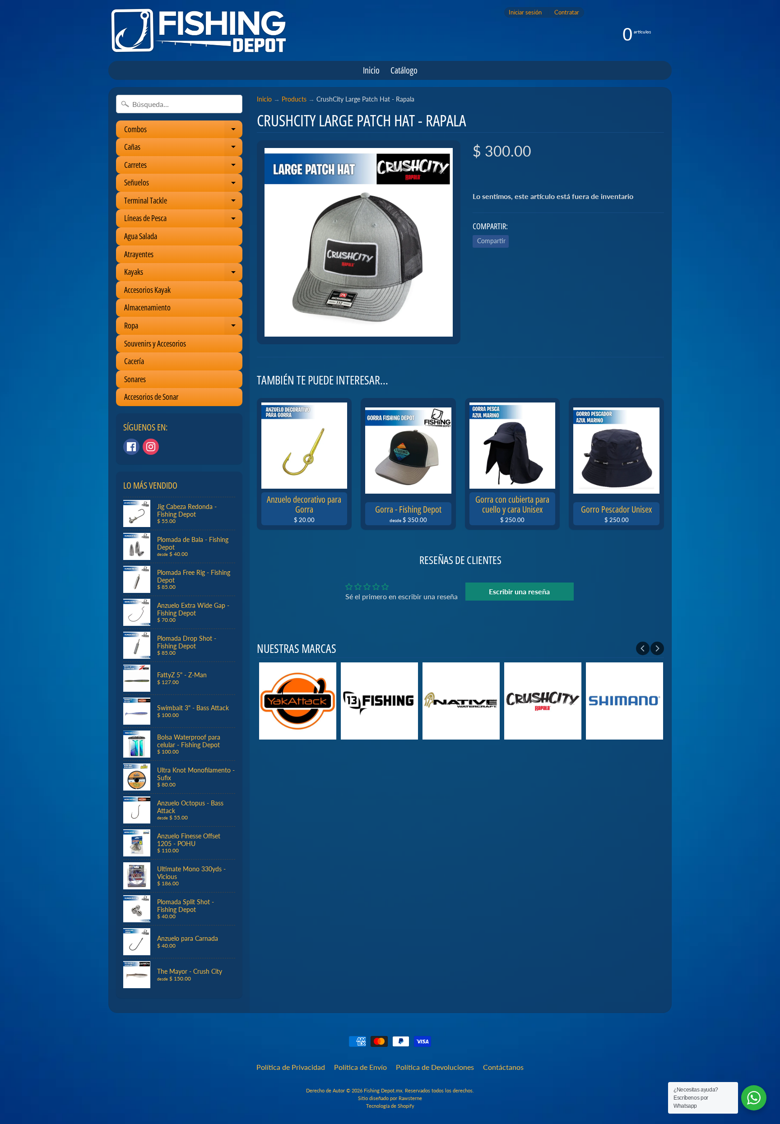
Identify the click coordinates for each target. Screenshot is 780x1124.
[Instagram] (151, 447)
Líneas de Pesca (183, 220)
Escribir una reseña (519, 591)
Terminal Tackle (183, 202)
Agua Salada (140, 236)
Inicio (371, 70)
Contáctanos (503, 1067)
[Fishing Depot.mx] (198, 30)
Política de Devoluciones (435, 1067)
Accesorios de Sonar (151, 396)
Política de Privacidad (290, 1067)
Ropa (183, 327)
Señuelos (183, 184)
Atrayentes (138, 254)
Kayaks (183, 273)
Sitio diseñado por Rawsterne (390, 1098)
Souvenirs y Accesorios (155, 343)
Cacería (134, 361)
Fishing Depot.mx (383, 1090)
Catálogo (404, 70)
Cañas (183, 148)
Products (294, 99)
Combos (183, 131)
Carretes (183, 166)
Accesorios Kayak (147, 289)
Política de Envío (360, 1067)
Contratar (566, 12)
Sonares (135, 379)
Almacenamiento (147, 307)
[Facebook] (131, 447)
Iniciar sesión (525, 12)
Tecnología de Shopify (390, 1106)
